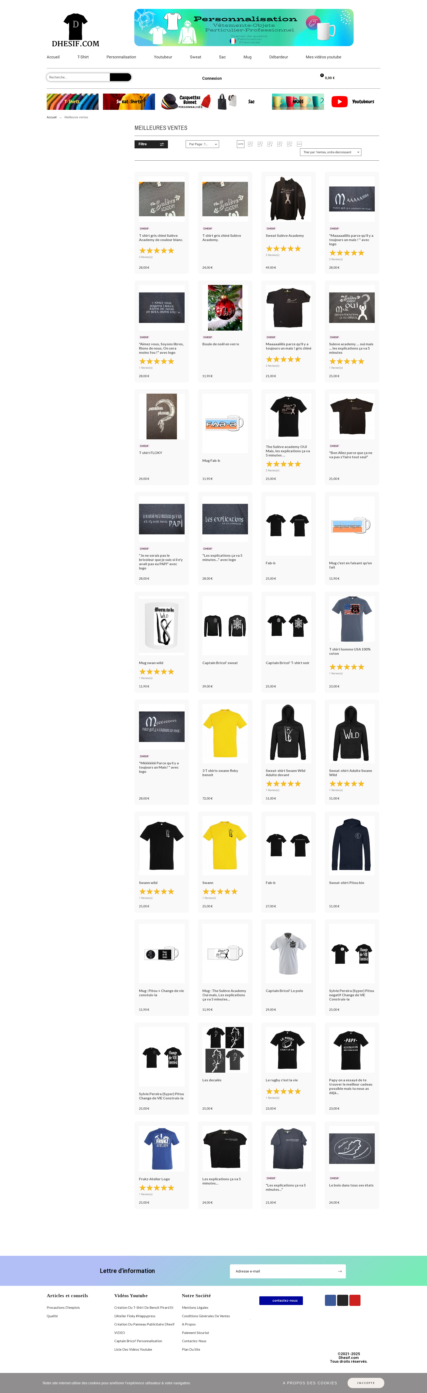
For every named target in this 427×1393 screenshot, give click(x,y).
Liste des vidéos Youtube (133, 1349)
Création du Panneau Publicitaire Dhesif (144, 1324)
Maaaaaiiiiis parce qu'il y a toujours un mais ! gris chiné (288, 346)
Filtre (143, 144)
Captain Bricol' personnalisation (138, 1341)
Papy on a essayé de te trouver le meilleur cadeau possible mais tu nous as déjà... (350, 1086)
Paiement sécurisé (195, 1333)
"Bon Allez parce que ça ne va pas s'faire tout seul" (350, 454)
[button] (240, 144)
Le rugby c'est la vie (282, 1080)
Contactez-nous (194, 1341)
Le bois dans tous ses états (351, 1185)
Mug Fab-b (211, 460)
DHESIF (144, 228)
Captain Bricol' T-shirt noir (288, 663)
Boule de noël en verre (220, 344)
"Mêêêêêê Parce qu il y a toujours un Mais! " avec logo (159, 767)
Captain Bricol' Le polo (284, 990)
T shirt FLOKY (150, 452)
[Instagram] (342, 1300)
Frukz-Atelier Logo (154, 1179)
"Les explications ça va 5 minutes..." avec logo (222, 557)
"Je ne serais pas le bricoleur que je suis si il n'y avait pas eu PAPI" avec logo (161, 561)
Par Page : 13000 (201, 144)
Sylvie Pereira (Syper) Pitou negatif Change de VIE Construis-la (351, 994)
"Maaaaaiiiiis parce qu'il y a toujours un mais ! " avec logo (351, 239)
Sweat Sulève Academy (285, 235)
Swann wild (148, 882)
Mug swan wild (151, 663)
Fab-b (271, 563)
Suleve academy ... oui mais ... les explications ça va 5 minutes (351, 348)
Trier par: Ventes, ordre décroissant (327, 152)
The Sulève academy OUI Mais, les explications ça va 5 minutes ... (288, 450)
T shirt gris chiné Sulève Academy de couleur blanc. (161, 237)
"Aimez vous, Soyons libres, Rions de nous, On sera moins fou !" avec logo (161, 348)
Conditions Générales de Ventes (206, 1316)
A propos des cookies (310, 1383)
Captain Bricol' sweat (220, 663)
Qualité (52, 1316)
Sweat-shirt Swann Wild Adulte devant (285, 772)
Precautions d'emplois (63, 1307)
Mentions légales (195, 1307)
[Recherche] (120, 77)
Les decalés (212, 1080)
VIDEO (119, 1333)
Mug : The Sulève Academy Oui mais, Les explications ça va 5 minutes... (224, 994)
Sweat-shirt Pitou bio (346, 882)
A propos (189, 1324)
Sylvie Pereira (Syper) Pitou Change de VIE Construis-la (161, 1096)
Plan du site (191, 1349)
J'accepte (366, 1383)
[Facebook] (330, 1300)
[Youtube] (355, 1300)
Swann (207, 882)
